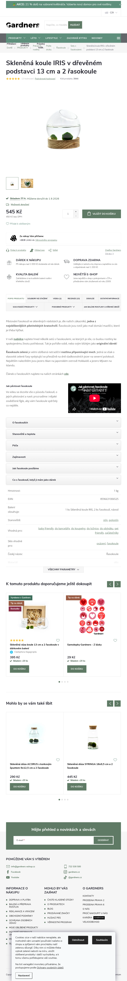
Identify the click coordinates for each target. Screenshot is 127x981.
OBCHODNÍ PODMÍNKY (21, 915)
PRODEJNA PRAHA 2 (93, 900)
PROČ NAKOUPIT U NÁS (95, 913)
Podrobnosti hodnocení (45, 79)
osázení (101, 543)
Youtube (15, 877)
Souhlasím (102, 940)
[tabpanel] (35, 634)
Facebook (16, 872)
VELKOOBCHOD (91, 921)
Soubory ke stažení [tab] (37, 298)
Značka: (113, 250)
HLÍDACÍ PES (54, 918)
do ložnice (93, 528)
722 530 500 (74, 866)
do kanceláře (62, 528)
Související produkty (23, 307)
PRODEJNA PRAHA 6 (93, 904)
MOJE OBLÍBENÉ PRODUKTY (23, 927)
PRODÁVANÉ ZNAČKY (58, 913)
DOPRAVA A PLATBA (20, 899)
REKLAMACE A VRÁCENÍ (21, 911)
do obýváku (106, 528)
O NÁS (86, 908)
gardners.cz (74, 872)
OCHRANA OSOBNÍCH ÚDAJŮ (20, 922)
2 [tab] (62, 682)
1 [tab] (59, 682)
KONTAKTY (88, 895)
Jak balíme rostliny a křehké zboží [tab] (101, 307)
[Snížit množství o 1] (75, 216)
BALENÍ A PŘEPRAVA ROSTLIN (20, 905)
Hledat (75, 25)
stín (105, 520)
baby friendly (46, 528)
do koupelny (78, 528)
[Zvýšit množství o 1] (75, 212)
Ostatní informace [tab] (109, 298)
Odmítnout (78, 940)
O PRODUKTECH (55, 904)
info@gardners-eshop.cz (23, 866)
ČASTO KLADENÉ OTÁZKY (60, 900)
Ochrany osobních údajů (50, 967)
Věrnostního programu (46, 240)
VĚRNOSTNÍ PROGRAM (59, 922)
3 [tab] (65, 682)
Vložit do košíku (104, 214)
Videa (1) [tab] (57, 298)
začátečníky (111, 533)
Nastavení (24, 975)
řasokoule (112, 543)
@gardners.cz (75, 877)
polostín (113, 520)
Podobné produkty (62, 307)
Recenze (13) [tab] (74, 298)
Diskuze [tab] (90, 298)
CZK (112, 12)
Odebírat (103, 840)
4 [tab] (67, 682)
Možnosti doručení (20, 204)
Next (117, 584)
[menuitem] (17, 38)
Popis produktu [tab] (16, 298)
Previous (110, 584)
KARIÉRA (87, 917)
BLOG (50, 909)
